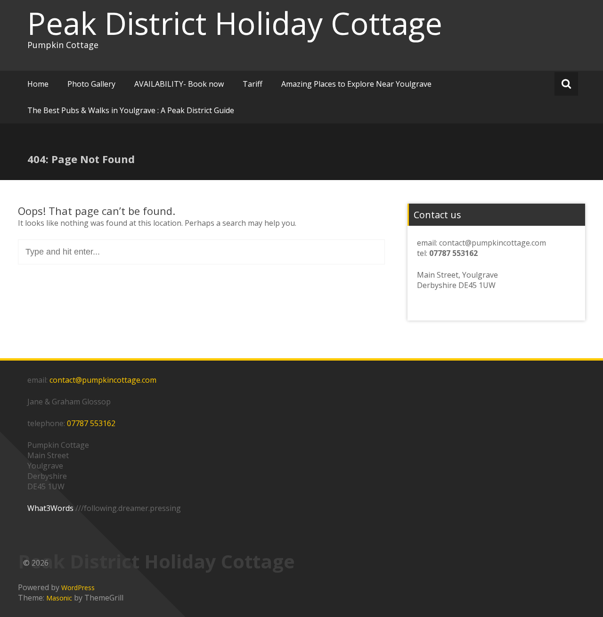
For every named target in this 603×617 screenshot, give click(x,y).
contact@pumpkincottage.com (492, 243)
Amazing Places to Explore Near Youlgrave (356, 84)
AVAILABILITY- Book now (179, 84)
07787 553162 (91, 423)
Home (38, 84)
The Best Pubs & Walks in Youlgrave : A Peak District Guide (130, 110)
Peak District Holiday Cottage (234, 23)
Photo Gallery (91, 84)
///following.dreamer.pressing (128, 508)
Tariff (252, 84)
